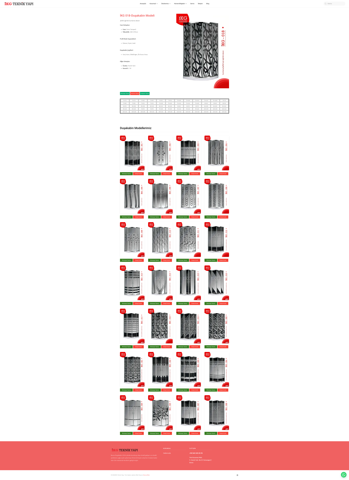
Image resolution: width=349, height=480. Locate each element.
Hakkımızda (167, 453)
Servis (192, 4)
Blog (207, 4)
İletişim (200, 4)
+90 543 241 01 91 (196, 453)
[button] (132, 153)
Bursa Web (146, 475)
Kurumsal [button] (153, 4)
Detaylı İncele (138, 173)
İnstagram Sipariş (144, 93)
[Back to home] (19, 3)
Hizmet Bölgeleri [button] (179, 4)
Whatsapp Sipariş (125, 93)
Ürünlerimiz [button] (165, 4)
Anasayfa (143, 4)
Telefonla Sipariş (135, 93)
